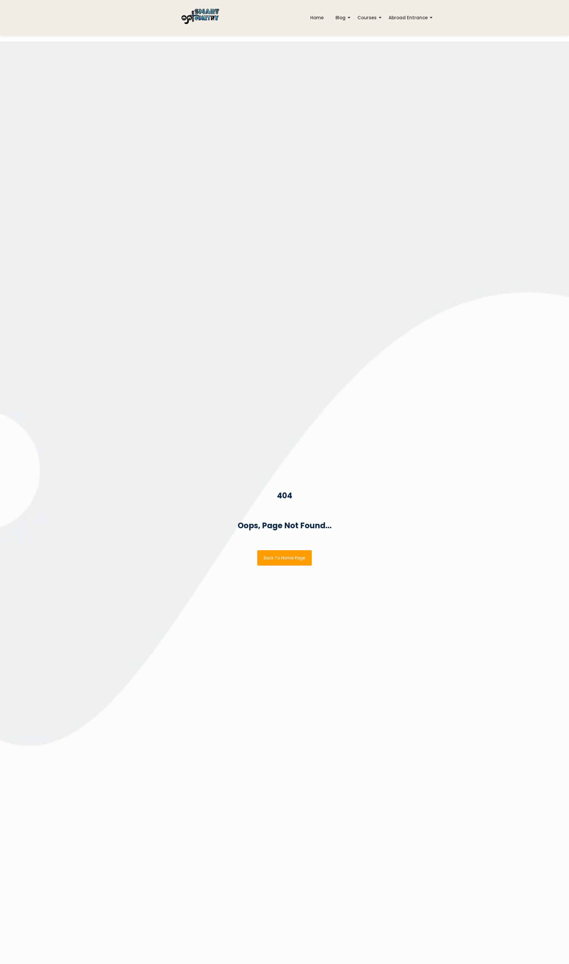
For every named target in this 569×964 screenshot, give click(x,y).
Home (317, 18)
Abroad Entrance (408, 18)
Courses (367, 18)
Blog (340, 18)
